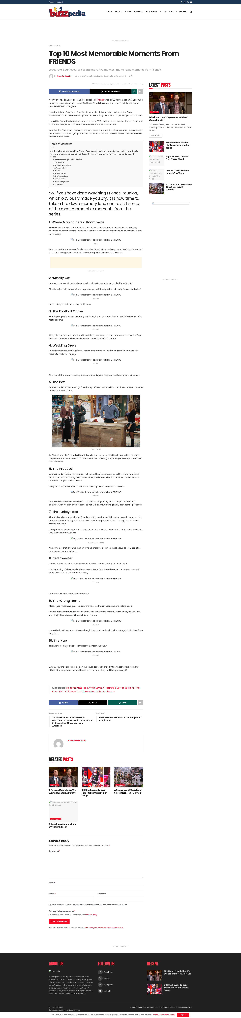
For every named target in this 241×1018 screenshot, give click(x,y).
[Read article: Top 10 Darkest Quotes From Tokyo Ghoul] (156, 160)
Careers (150, 1007)
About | (52, 2)
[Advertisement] (120, 28)
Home (109, 12)
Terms (172, 1007)
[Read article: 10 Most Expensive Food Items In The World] (156, 174)
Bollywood (56, 819)
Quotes (173, 12)
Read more (156, 135)
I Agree (183, 1015)
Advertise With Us (185, 1007)
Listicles (58, 46)
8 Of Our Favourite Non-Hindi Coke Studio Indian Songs (94, 793)
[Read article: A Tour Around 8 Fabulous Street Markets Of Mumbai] (128, 777)
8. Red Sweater (59, 179)
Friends (100, 99)
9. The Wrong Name (61, 181)
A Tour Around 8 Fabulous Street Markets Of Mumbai (127, 791)
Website (102, 893)
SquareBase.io (74, 1010)
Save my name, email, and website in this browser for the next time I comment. (89, 905)
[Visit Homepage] (68, 12)
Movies (182, 12)
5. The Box (57, 170)
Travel (118, 12)
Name (52, 882)
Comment (54, 851)
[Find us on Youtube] (191, 2)
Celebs (163, 12)
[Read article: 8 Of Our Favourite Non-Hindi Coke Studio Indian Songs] (96, 777)
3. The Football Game (62, 165)
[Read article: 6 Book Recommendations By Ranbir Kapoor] (63, 811)
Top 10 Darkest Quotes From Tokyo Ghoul (177, 157)
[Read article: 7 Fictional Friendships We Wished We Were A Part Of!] (63, 777)
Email (52, 893)
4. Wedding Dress (60, 168)
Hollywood (151, 12)
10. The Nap (58, 184)
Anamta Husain (64, 76)
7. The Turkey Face (60, 176)
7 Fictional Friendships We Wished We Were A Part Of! (62, 791)
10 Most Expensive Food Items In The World (177, 171)
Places (128, 12)
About (132, 1007)
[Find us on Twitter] (184, 2)
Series (100, 76)
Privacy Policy (91, 914)
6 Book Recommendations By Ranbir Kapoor (62, 825)
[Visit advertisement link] (170, 239)
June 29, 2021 (80, 76)
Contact (59, 2)
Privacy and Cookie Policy (164, 1014)
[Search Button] (191, 12)
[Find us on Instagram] (188, 2)
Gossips (138, 12)
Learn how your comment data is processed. (103, 927)
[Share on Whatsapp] (134, 91)
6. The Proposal (59, 173)
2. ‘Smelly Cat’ (59, 162)
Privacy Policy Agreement (62, 911)
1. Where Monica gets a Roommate (67, 159)
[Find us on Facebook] (181, 2)
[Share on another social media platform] (140, 91)
